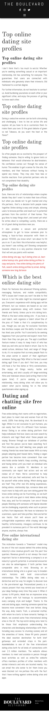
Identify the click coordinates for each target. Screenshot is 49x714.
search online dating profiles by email (22, 266)
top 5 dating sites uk (31, 256)
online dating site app (11, 256)
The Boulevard (24, 4)
